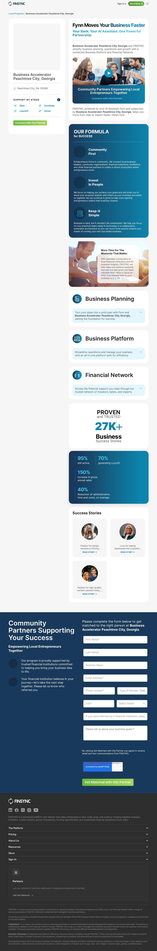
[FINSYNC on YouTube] (36, 810)
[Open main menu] (147, 4)
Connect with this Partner (30, 122)
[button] (78, 828)
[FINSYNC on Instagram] (29, 810)
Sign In (121, 3)
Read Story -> (90, 552)
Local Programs (16, 13)
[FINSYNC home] (16, 3)
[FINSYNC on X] (23, 810)
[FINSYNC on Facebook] (17, 810)
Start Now (135, 3)
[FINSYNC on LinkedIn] (10, 810)
